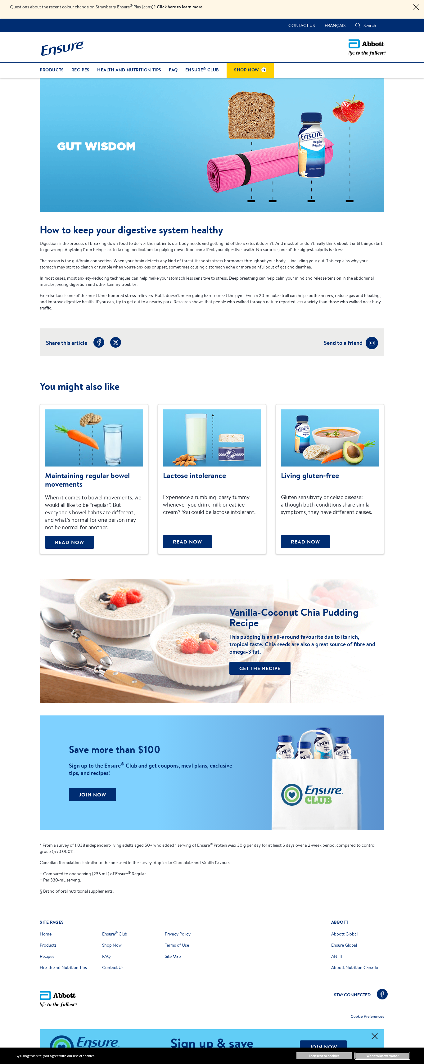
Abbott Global (344, 934)
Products (48, 945)
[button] (357, 25)
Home (46, 934)
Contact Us (113, 967)
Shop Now (112, 945)
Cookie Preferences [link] (367, 1016)
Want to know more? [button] (383, 1055)
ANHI (336, 956)
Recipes (47, 956)
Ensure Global (344, 945)
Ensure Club (114, 934)
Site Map (173, 956)
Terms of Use (177, 945)
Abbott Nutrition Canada (354, 967)
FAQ (106, 956)
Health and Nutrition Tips (63, 967)
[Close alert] (416, 7)
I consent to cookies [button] (324, 1055)
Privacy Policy (178, 934)
